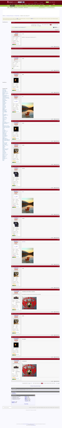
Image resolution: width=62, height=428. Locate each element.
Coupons (21, 5)
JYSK (3, 116)
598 (31, 25)
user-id (16, 33)
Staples (3, 147)
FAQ (8, 7)
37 (16, 41)
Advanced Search (51, 7)
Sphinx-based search (33, 425)
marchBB (16, 58)
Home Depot (4, 110)
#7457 (58, 56)
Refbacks (13, 402)
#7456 (58, 31)
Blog (8, 5)
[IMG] (25, 398)
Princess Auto (4, 136)
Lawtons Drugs (4, 117)
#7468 (58, 313)
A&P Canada (4, 90)
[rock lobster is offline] (16, 297)
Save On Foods (4, 143)
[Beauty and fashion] (48, 4)
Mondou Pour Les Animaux (6, 126)
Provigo (3, 137)
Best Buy (3, 92)
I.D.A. (3, 112)
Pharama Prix (4, 133)
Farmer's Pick (4, 102)
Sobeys (3, 145)
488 (45, 24)
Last (58, 383)
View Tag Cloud (14, 393)
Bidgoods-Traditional (5, 93)
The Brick (3, 151)
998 (33, 25)
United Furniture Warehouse (4, 156)
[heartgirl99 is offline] (16, 80)
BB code (26, 396)
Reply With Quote (57, 46)
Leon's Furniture (4, 118)
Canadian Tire (4, 96)
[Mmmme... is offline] (16, 101)
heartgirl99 (16, 122)
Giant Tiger (4, 106)
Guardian (3, 108)
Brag (41, 5)
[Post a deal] (54, 4)
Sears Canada (4, 144)
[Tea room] (47, 4)
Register (53, 2)
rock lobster (16, 291)
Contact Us (30, 407)
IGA (3, 113)
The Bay (3, 150)
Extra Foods (4, 99)
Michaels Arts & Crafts (5, 125)
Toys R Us (3, 153)
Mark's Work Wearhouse (5, 122)
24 (16, 159)
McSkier (16, 168)
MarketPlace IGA (4, 123)
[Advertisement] (29, 52)
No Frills (3, 129)
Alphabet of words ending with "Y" (20, 27)
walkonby (16, 144)
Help (50, 2)
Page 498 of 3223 (34, 24)
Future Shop (4, 105)
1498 (35, 25)
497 (49, 24)
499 (52, 24)
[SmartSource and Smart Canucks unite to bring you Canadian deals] (6, 84)
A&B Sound (4, 89)
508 (55, 24)
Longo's (3, 120)
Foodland (3, 104)
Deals (16, 5)
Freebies (27, 5)
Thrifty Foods (4, 152)
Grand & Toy (4, 107)
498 (50, 24)
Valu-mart (3, 157)
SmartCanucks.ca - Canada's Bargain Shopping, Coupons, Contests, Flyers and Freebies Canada (43, 407)
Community (15, 7)
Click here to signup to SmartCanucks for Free (17, 48)
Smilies (26, 397)
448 (44, 24)
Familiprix (3, 101)
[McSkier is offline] (16, 174)
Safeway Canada (4, 142)
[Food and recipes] (50, 4)
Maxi (3, 124)
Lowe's (3, 121)
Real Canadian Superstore (6, 139)
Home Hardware (4, 111)
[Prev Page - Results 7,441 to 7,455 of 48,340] (40, 24)
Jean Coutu (4, 115)
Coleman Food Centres (5, 97)
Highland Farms (4, 109)
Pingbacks (13, 401)
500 (54, 24)
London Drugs (4, 119)
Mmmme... (16, 96)
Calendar (11, 7)
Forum (12, 5)
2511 (56, 27)
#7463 (58, 189)
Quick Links (26, 7)
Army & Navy (4, 91)
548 (57, 24)
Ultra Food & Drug (5, 154)
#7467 (58, 289)
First (29, 383)
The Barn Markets (5, 149)
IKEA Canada (4, 114)
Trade (52, 5)
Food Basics (4, 103)
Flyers (30, 5)
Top (34, 5)
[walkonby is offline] (16, 151)
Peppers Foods (4, 132)
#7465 (58, 239)
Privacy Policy (56, 407)
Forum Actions (20, 7)
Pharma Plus (4, 134)
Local (46, 5)
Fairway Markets (4, 100)
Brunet (3, 94)
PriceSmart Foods (5, 135)
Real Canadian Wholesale (6, 140)
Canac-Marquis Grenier (5, 95)
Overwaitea (4, 130)
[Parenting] (51, 4)
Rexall (3, 141)
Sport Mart (3, 146)
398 (42, 24)
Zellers (3, 160)
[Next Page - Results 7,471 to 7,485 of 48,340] (37, 25)
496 (47, 24)
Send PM (52, 46)
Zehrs (3, 159)
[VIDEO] (26, 399)
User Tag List (13, 22)
